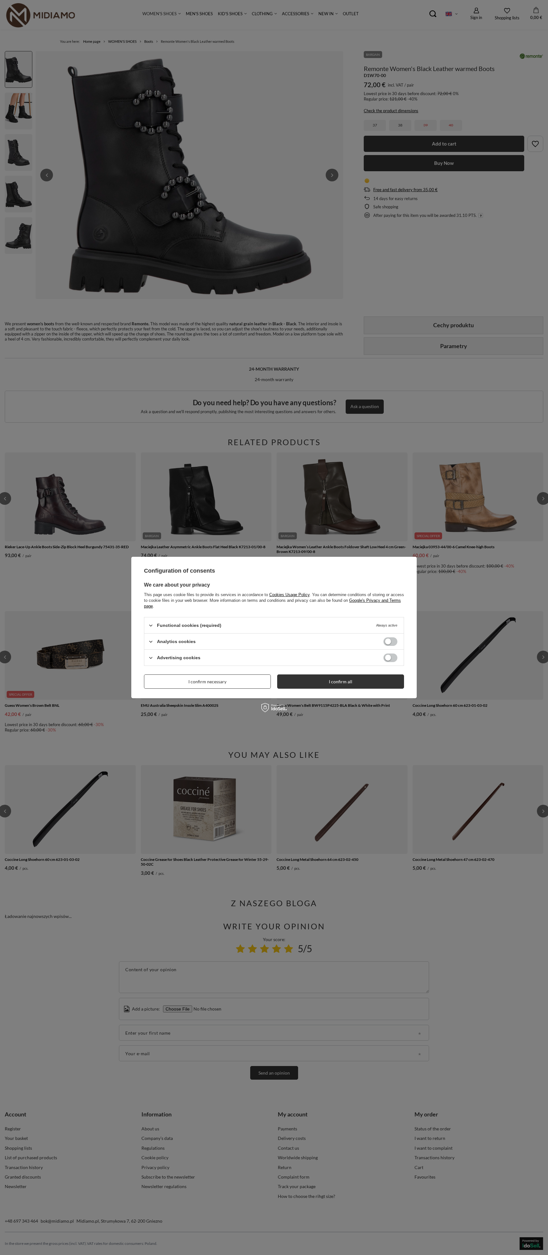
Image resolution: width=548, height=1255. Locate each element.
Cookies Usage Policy (289, 594)
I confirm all (340, 681)
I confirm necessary (207, 681)
